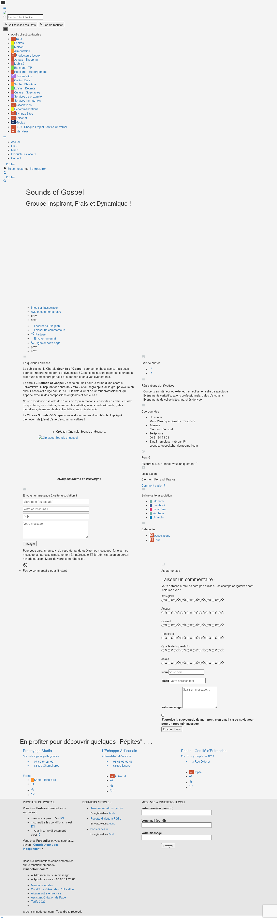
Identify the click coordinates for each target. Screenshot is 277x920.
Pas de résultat (53, 25)
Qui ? (14, 150)
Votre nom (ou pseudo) (157, 808)
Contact (16, 158)
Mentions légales (42, 885)
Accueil (15, 142)
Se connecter (16, 169)
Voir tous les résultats (22, 25)
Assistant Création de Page (48, 897)
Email (165, 681)
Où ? (14, 146)
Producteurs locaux (23, 154)
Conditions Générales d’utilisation (52, 889)
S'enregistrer (37, 169)
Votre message (171, 707)
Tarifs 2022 (38, 901)
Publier (10, 164)
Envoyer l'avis (172, 729)
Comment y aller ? (153, 485)
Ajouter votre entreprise (46, 893)
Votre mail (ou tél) (154, 820)
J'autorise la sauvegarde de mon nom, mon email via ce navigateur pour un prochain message (207, 721)
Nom (164, 672)
